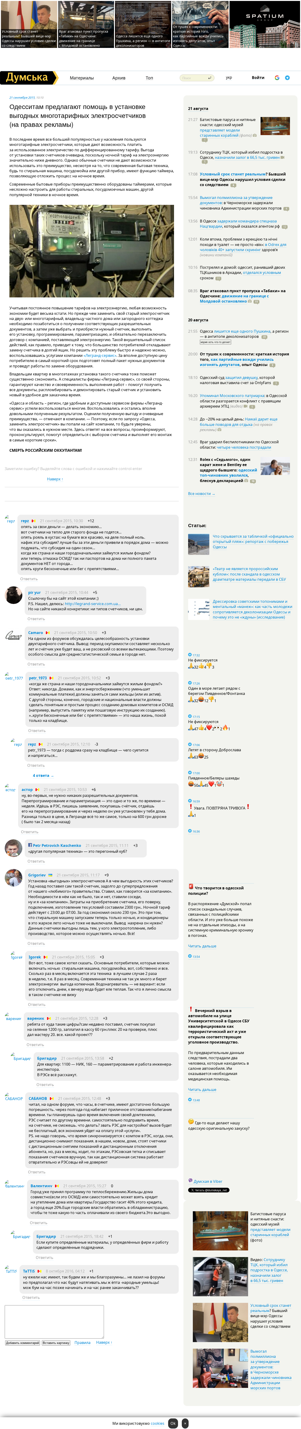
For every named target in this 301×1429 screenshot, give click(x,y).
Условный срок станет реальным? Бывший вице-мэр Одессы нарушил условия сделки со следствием (29, 38)
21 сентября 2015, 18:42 (81, 1236)
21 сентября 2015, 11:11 (107, 845)
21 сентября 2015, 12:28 (76, 1018)
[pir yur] (13, 602)
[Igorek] (17, 957)
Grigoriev (37, 875)
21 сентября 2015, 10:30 (61, 520)
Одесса (207, 331)
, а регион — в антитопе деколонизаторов (244, 334)
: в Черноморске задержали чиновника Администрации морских (240, 205)
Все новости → (201, 493)
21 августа (198, 108)
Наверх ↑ (55, 479)
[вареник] (13, 1018)
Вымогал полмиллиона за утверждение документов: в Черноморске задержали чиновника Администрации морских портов (271, 1370)
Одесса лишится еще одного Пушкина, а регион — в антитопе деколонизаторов (143, 41)
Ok (173, 1423)
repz (25, 520)
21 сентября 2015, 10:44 (66, 592)
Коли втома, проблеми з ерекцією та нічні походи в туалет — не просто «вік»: (238, 242)
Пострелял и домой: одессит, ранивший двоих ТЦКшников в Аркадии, (242, 270)
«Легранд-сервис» (99, 355)
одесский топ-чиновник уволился (228, 472)
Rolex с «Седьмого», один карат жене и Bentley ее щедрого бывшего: (225, 465)
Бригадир (47, 1058)
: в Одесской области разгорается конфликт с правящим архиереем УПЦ (243, 401)
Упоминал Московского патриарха (232, 395)
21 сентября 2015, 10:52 (79, 678)
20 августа (198, 320)
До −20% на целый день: (222, 419)
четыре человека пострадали (244, 447)
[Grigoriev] (13, 885)
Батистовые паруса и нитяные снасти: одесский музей (228, 122)
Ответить (29, 578)
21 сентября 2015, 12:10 (68, 744)
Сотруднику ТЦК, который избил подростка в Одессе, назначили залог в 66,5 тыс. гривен (269, 1270)
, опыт (254, 364)
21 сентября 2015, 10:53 (65, 789)
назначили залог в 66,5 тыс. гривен (247, 157)
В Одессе (208, 221)
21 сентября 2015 (22, 97)
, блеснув (224, 478)
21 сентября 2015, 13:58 (82, 1058)
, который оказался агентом (251, 226)
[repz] (10, 521)
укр (229, 77)
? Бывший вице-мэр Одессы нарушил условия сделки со (243, 179)
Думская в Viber (208, 1181)
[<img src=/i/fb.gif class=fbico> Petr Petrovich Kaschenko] (13, 855)
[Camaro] (13, 642)
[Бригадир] (21, 1058)
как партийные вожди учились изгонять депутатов (237, 362)
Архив (118, 78)
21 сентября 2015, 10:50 (75, 632)
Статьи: (197, 525)
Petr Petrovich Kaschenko (56, 845)
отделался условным (262, 272)
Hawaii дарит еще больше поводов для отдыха (238, 422)
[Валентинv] (15, 1186)
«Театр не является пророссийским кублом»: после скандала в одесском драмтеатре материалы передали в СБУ (249, 574)
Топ (149, 78)
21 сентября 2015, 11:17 (78, 875)
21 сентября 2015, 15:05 (73, 957)
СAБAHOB (38, 1098)
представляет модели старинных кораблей (220, 133)
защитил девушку (241, 377)
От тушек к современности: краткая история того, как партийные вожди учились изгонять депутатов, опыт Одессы (198, 36)
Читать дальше (202, 946)
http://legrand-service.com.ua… (93, 603)
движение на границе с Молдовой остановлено (234, 298)
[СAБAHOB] (14, 1098)
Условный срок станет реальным (233, 174)
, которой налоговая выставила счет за (237, 380)
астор (27, 789)
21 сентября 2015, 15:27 (84, 1185)
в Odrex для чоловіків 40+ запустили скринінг (243, 247)
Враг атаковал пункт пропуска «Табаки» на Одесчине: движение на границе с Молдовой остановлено (83, 38)
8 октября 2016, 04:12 (65, 1271)
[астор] (10, 789)
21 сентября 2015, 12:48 (79, 1098)
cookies (157, 1423)
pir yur (34, 592)
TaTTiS (29, 1271)
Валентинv (41, 1185)
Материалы (82, 78)
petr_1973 (38, 678)
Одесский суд (212, 377)
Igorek (35, 957)
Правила (83, 1342)
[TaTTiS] (11, 1271)
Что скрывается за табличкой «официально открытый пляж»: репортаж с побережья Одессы (253, 541)
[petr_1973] (14, 678)
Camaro (35, 632)
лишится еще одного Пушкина (242, 331)
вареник (35, 1018)
